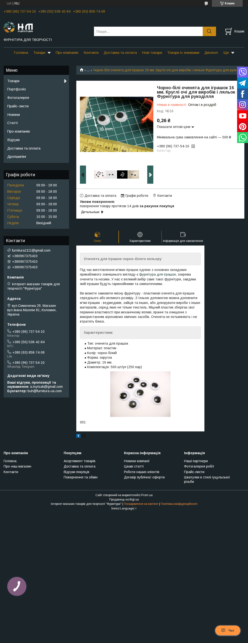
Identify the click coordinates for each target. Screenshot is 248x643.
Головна (21, 52)
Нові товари (152, 52)
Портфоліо (16, 89)
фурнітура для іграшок (157, 274)
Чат (231, 630)
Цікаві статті (134, 466)
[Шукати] (209, 31)
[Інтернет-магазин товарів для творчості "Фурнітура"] (46, 27)
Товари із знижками (183, 52)
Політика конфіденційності (179, 504)
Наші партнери (196, 461)
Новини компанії (137, 461)
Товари (39, 52)
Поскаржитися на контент (141, 504)
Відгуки (13, 140)
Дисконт (211, 52)
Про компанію (67, 52)
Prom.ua (147, 495)
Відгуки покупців (76, 472)
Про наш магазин (17, 466)
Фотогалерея (18, 97)
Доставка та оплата (120, 52)
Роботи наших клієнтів (141, 472)
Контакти (91, 52)
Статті (12, 123)
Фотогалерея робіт (199, 466)
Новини (13, 114)
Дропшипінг (16, 156)
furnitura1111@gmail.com (31, 250)
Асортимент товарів (79, 461)
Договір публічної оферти (144, 477)
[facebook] (78, 436)
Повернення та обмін (81, 477)
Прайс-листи (18, 106)
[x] (83, 436)
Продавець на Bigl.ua (124, 499)
